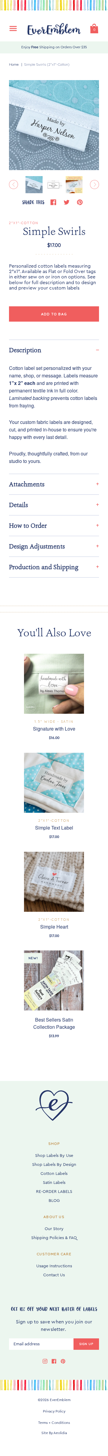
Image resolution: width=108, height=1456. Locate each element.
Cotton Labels (54, 1174)
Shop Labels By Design (54, 1165)
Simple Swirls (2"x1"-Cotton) (47, 64)
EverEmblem (60, 1400)
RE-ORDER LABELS (54, 1192)
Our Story (54, 1229)
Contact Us (54, 1275)
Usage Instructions (54, 1266)
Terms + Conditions (54, 1422)
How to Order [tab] (28, 525)
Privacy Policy (54, 1411)
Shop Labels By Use (54, 1156)
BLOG (54, 1201)
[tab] (54, 350)
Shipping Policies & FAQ (54, 1238)
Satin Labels (54, 1183)
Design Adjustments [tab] (37, 546)
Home (14, 64)
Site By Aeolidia (54, 1433)
